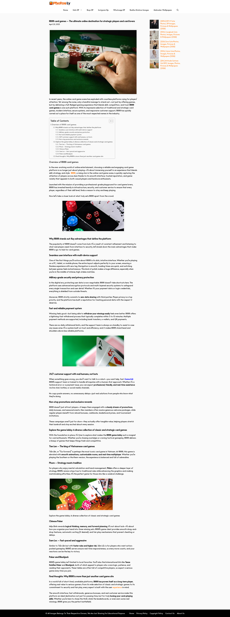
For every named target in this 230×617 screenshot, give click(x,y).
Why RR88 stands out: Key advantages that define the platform (78, 127)
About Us (180, 613)
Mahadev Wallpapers (163, 10)
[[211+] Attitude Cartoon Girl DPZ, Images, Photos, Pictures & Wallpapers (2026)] (154, 64)
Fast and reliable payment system (70, 135)
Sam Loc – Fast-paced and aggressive (72, 151)
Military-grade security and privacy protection (74, 132)
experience (117, 587)
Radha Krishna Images (139, 10)
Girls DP (76, 10)
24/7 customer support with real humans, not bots (75, 137)
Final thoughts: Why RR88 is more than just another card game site (79, 156)
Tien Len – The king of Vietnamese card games (75, 144)
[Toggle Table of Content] (110, 121)
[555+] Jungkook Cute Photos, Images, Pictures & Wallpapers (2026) (170, 34)
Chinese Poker (64, 149)
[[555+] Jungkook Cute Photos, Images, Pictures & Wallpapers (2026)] (154, 35)
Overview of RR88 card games (64, 124)
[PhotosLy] (60, 3)
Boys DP (90, 10)
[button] (177, 10)
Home (65, 10)
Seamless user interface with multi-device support (75, 130)
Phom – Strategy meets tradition (70, 147)
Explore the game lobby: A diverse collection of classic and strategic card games (84, 142)
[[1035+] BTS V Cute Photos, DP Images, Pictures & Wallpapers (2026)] (154, 24)
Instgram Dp (103, 10)
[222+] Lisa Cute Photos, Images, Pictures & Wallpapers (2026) (169, 44)
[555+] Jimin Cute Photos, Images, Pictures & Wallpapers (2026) (170, 53)
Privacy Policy (141, 613)
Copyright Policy (156, 613)
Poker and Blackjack (66, 154)
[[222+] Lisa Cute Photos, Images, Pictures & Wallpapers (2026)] (154, 45)
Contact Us (170, 613)
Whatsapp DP (119, 10)
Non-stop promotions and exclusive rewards (73, 139)
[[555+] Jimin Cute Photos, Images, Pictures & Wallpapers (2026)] (154, 54)
